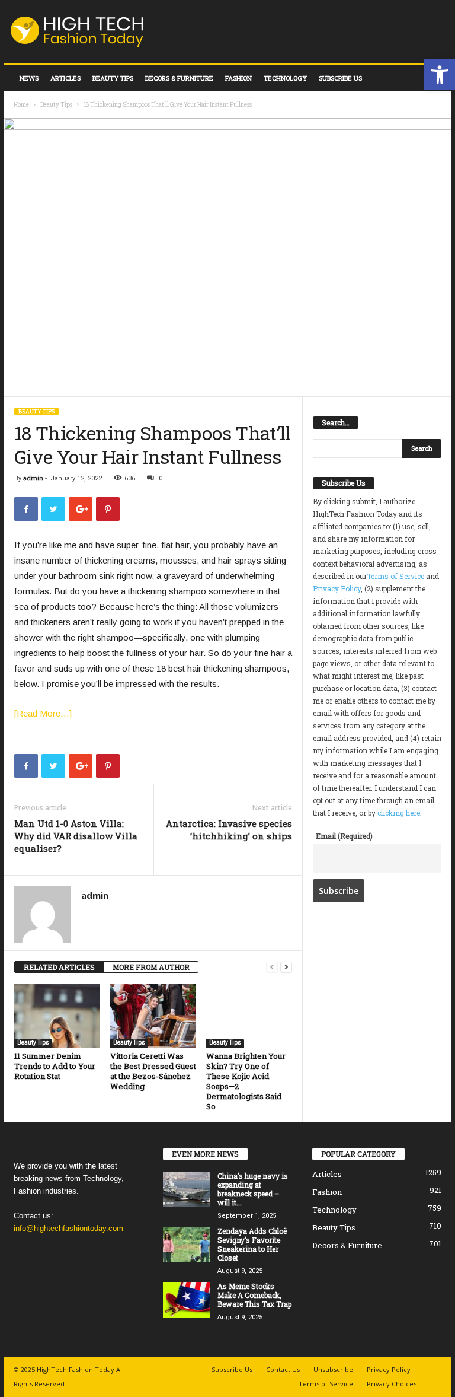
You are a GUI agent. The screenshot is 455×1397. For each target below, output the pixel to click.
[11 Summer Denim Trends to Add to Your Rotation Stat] (57, 1016)
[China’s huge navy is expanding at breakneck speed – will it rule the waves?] (186, 1189)
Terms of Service (395, 576)
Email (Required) (344, 836)
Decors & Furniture (179, 78)
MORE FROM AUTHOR (151, 967)
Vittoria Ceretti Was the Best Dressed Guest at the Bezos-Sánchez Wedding (153, 1071)
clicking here (398, 812)
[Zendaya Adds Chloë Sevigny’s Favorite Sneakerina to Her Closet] (186, 1244)
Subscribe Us (340, 78)
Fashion (238, 78)
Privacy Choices (391, 1383)
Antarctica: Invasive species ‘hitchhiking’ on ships (229, 829)
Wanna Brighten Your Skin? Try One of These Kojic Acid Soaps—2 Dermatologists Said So (246, 1081)
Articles (65, 78)
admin (33, 478)
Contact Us (283, 1369)
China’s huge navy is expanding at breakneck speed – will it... (252, 1189)
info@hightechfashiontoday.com (68, 1228)
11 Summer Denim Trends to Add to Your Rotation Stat (54, 1066)
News (29, 78)
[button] (439, 74)
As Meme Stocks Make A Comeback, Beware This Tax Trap (254, 1295)
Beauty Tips (112, 78)
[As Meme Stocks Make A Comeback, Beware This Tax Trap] (186, 1300)
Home (21, 105)
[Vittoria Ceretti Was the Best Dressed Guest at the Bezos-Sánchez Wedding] (153, 1016)
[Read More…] (43, 713)
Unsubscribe (333, 1369)
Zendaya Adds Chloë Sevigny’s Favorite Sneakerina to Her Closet (252, 1244)
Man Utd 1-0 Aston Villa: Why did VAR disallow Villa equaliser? (75, 835)
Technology (285, 78)
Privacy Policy (337, 588)
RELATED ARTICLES (59, 967)
